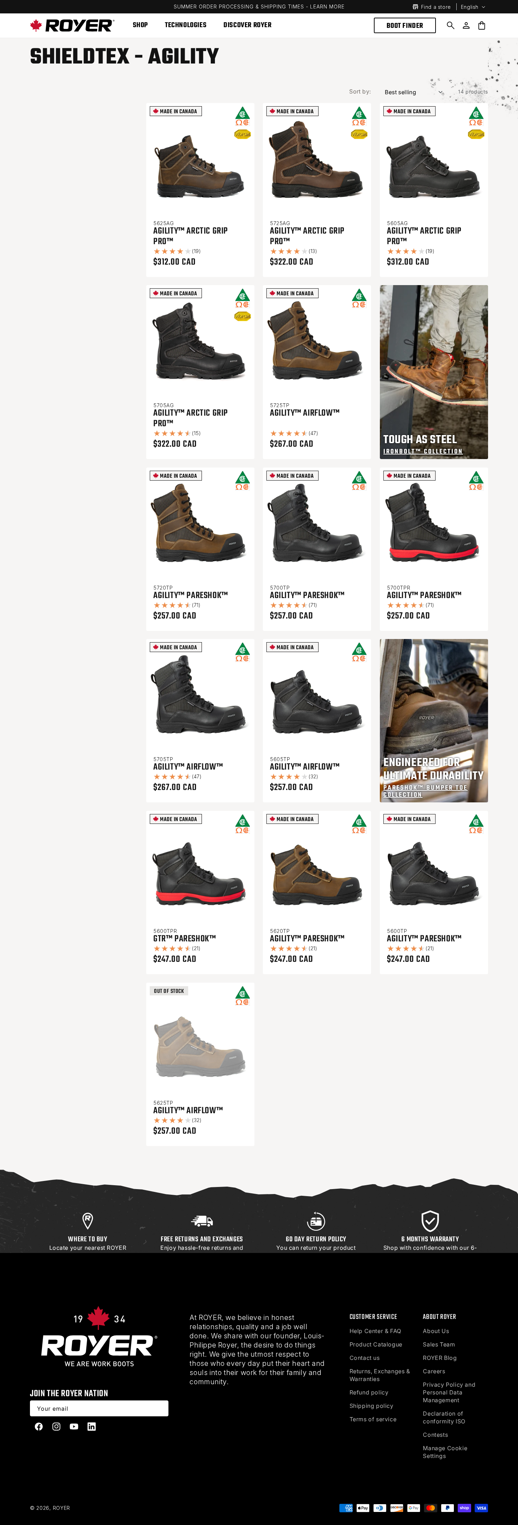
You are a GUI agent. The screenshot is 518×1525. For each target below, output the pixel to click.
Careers (434, 1371)
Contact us (365, 1357)
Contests (435, 1434)
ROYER (61, 1508)
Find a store (436, 7)
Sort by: (360, 91)
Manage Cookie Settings (445, 1452)
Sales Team (439, 1344)
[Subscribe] (160, 1408)
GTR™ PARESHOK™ (184, 939)
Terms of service (373, 1419)
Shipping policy (372, 1405)
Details (218, 1255)
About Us (436, 1330)
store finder (87, 1263)
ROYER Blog (440, 1357)
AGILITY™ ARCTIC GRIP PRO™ (190, 236)
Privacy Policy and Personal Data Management (449, 1392)
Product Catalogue (376, 1344)
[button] (450, 25)
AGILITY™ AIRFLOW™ (304, 413)
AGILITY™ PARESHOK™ (190, 595)
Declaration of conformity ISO (444, 1417)
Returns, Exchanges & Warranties (380, 1375)
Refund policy (369, 1392)
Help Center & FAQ (375, 1330)
